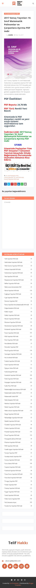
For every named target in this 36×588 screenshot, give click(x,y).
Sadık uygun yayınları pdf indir (18, 449)
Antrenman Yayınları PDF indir (18, 273)
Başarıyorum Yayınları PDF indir (18, 280)
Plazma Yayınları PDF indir (18, 442)
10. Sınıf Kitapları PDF (12, 176)
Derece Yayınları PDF (18, 301)
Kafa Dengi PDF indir (18, 372)
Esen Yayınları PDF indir (18, 333)
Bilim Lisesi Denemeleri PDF (18, 287)
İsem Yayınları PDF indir (18, 365)
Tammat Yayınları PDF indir (18, 470)
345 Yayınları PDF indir (18, 259)
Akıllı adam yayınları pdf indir (18, 262)
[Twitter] (10, 566)
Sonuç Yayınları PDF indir (11, 179)
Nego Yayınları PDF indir (18, 414)
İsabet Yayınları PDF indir (18, 361)
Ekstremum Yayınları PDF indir (18, 326)
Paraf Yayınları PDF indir (18, 435)
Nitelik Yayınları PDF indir (18, 421)
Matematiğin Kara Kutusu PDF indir (18, 389)
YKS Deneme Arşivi (18, 502)
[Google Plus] (15, 566)
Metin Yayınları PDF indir (18, 407)
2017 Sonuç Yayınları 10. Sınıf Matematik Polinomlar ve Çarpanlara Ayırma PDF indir (18, 136)
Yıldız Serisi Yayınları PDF (18, 499)
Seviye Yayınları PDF (18, 453)
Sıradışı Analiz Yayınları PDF (18, 456)
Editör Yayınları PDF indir (18, 315)
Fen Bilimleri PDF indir (18, 343)
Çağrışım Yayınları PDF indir (18, 294)
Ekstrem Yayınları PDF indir (18, 322)
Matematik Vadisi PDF (18, 396)
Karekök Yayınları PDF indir (18, 375)
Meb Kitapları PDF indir (18, 400)
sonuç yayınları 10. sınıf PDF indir (14, 177)
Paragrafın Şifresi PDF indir (18, 439)
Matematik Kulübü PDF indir (18, 393)
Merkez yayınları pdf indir (18, 403)
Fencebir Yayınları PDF (18, 347)
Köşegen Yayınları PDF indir (18, 382)
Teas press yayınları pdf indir (18, 474)
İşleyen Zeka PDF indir (18, 368)
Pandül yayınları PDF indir (18, 432)
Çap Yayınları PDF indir (18, 297)
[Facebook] (4, 566)
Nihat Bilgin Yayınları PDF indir (18, 418)
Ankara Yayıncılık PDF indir (18, 269)
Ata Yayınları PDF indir (18, 276)
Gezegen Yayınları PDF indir (18, 354)
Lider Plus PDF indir (18, 386)
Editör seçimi (18, 312)
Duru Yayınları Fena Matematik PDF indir (18, 305)
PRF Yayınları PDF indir (18, 446)
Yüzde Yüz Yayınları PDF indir (18, 506)
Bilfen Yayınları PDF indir (18, 283)
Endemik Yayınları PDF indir (18, 329)
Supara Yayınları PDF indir (18, 467)
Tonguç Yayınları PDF (18, 481)
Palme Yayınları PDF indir (18, 428)
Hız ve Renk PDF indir (18, 358)
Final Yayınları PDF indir (18, 350)
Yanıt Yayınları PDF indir (18, 495)
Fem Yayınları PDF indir (18, 340)
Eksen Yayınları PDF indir (18, 319)
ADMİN (10, 35)
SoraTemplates (14, 583)
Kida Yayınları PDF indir (18, 379)
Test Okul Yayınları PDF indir (18, 478)
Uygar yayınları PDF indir (18, 492)
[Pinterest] (27, 566)
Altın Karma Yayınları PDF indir (18, 266)
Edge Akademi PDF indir (18, 308)
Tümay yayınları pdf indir (18, 488)
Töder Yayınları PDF (18, 485)
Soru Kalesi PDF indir (18, 463)
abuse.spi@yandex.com (12, 561)
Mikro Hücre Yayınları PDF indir (18, 410)
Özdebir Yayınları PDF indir (18, 425)
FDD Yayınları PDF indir (18, 336)
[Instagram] (21, 566)
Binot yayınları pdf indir (18, 290)
